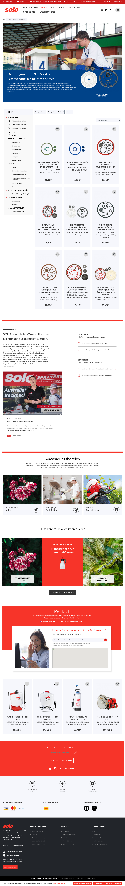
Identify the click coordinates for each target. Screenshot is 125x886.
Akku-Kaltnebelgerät (18, 190)
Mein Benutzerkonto (38, 831)
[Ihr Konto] (111, 10)
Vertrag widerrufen (10, 867)
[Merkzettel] (106, 10)
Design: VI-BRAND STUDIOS (66, 878)
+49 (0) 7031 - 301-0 (12, 855)
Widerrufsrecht (98, 841)
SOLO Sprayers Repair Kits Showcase (20, 422)
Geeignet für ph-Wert (54, 112)
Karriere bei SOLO (68, 844)
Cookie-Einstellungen (100, 844)
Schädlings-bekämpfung (102, 579)
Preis (68, 112)
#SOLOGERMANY (69, 768)
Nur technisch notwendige (82, 883)
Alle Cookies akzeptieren (113, 883)
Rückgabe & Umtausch (38, 841)
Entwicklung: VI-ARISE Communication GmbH (84, 878)
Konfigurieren (98, 883)
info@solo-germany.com (14, 851)
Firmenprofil (66, 831)
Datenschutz (97, 837)
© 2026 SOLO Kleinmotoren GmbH (48, 878)
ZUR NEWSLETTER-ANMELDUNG (61, 760)
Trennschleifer (15, 197)
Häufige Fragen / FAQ (38, 844)
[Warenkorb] (117, 10)
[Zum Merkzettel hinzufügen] (57, 129)
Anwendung (13, 117)
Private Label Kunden (69, 834)
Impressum (97, 834)
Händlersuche (67, 837)
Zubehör (12, 164)
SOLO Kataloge (67, 841)
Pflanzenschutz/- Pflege (22, 579)
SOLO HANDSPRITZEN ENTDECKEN (62, 592)
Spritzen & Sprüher (16, 139)
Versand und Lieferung (38, 837)
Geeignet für (39, 112)
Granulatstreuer (16, 208)
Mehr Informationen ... (59, 883)
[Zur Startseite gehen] (11, 9)
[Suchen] (101, 10)
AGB (95, 831)
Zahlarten (34, 834)
